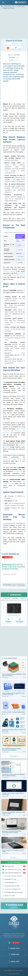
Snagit (7, 171)
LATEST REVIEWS (9, 554)
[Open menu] (3, 2)
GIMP (7, 447)
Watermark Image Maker (12, 459)
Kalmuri (17, 471)
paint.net (22, 445)
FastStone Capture (9, 271)
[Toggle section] (24, 948)
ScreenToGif (7, 415)
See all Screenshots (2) (14, 615)
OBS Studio (20, 386)
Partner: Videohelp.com (14, 973)
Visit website (20, 621)
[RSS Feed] (9, 942)
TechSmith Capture (18, 275)
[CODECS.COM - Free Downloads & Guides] (14, 923)
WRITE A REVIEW (8, 557)
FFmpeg (13, 179)
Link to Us (16, 942)
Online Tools (15, 948)
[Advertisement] (14, 24)
